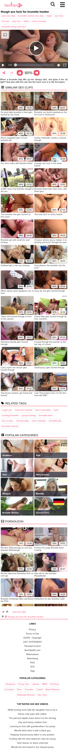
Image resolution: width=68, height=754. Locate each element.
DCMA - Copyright (32, 637)
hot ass (5, 21)
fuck (56, 410)
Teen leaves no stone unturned (32, 743)
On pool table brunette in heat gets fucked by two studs (16, 113)
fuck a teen (7, 420)
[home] (4, 611)
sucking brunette (10, 415)
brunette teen (46, 415)
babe (49, 15)
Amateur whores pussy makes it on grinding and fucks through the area (50, 241)
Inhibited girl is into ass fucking (15, 265)
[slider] (34, 65)
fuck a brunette (43, 410)
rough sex (7, 410)
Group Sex (23, 684)
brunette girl (55, 420)
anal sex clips (8, 15)
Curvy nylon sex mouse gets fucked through (14, 368)
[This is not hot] (37, 73)
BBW (44, 684)
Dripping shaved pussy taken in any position (32, 734)
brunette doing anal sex (13, 26)
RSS (32, 662)
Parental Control (32, 646)
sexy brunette (39, 21)
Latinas (35, 684)
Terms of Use (32, 633)
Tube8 (39, 689)
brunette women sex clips (31, 15)
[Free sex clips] (13, 7)
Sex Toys (42, 695)
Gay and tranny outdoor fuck (32, 722)
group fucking (29, 415)
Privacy (32, 629)
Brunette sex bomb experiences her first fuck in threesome (50, 113)
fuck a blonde (39, 420)
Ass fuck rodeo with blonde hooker (16, 163)
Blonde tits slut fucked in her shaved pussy (32, 747)
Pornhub (54, 684)
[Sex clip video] (4, 73)
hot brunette (22, 420)
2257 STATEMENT (32, 642)
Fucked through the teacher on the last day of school (50, 343)
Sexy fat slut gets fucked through (49, 291)
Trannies (29, 689)
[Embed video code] (12, 73)
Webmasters (32, 654)
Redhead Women (26, 695)
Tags (32, 671)
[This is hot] (20, 73)
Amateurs (10, 684)
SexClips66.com (32, 650)
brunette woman (10, 426)
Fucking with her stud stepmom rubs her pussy (32, 738)
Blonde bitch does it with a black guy (32, 730)
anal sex (16, 21)
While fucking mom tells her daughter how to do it (32, 710)
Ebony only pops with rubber (32, 714)
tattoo (26, 21)
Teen (19, 689)
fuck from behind (23, 410)
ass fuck (59, 15)
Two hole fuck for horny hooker (48, 214)
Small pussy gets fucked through (49, 367)
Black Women (52, 689)
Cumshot (9, 689)
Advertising (32, 658)
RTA (32, 666)
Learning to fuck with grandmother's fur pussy (32, 726)
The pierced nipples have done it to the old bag (32, 718)
